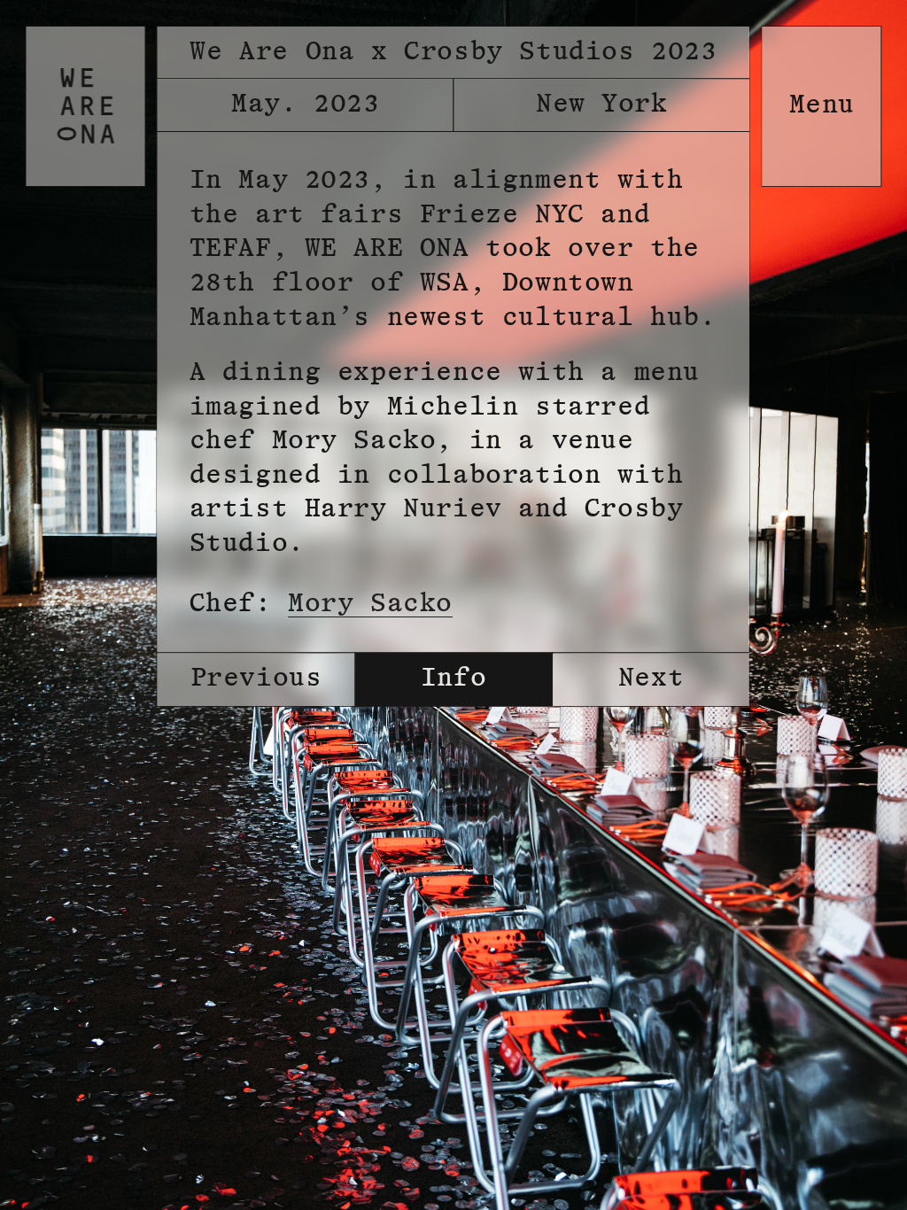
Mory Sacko (370, 604)
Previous (256, 678)
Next (651, 678)
